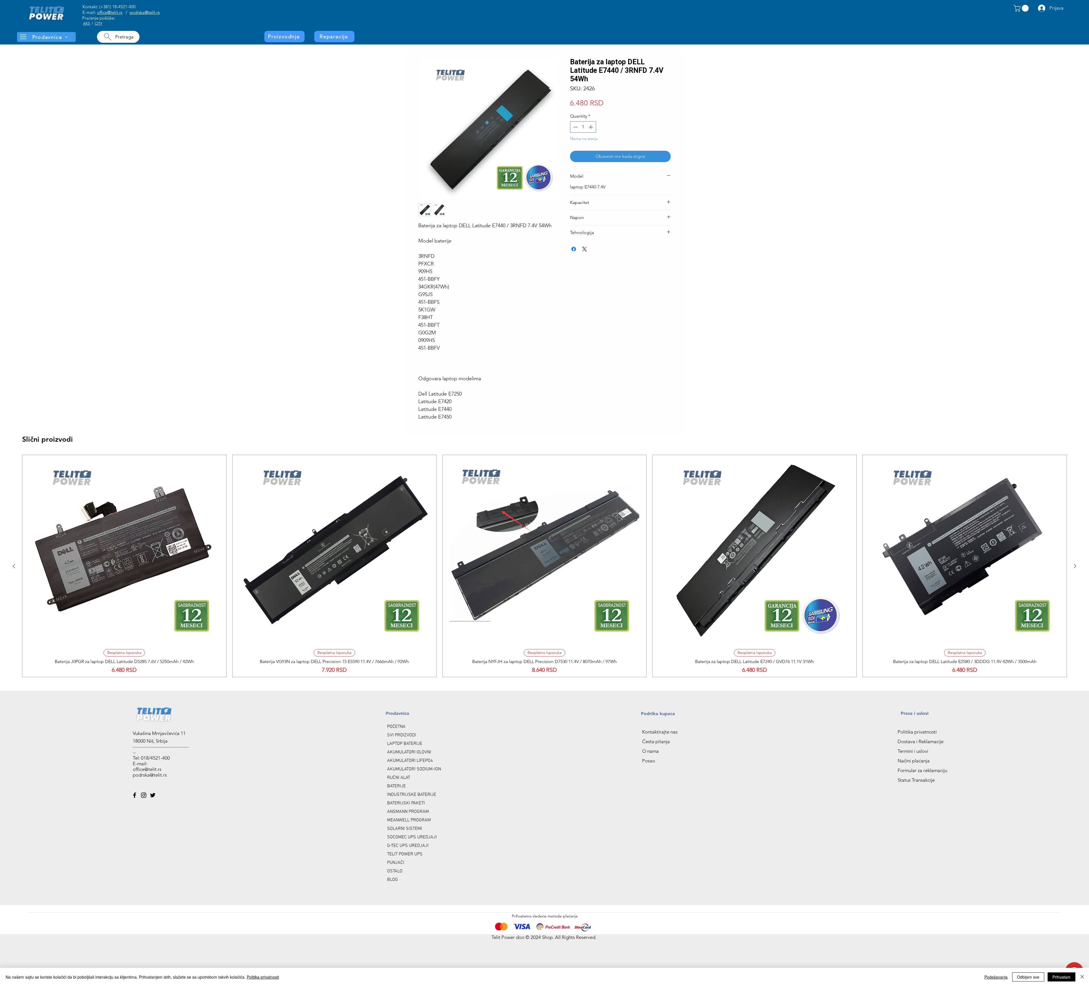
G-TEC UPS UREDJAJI (408, 846)
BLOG (392, 880)
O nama (650, 751)
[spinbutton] (583, 127)
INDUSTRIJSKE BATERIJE (411, 795)
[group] (544, 565)
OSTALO (394, 871)
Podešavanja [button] (996, 977)
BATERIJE (396, 786)
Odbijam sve (1028, 977)
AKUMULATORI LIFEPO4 (410, 761)
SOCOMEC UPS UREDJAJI (412, 837)
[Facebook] (134, 795)
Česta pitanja (656, 741)
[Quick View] (124, 550)
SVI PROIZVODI (401, 735)
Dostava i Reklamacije (921, 741)
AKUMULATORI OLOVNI (409, 752)
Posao (648, 761)
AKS (86, 23)
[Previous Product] (13, 566)
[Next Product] (1075, 566)
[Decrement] (575, 127)
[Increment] (591, 127)
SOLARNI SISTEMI (404, 829)
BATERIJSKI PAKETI (406, 803)
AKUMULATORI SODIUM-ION (414, 769)
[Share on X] (584, 249)
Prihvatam (1061, 977)
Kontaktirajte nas (660, 732)
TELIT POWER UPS (405, 854)
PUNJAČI (395, 863)
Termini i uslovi (913, 751)
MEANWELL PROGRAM (409, 820)
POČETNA (396, 727)
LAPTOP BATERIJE (404, 744)
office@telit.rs (109, 12)
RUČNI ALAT (398, 778)
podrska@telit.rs (145, 12)
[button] (1022, 8)
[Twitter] (152, 795)
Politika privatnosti (917, 732)
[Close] (1082, 976)
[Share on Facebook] (573, 249)
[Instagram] (143, 795)
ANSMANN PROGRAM (408, 812)
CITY (98, 23)
